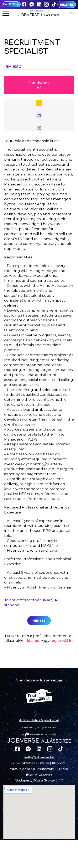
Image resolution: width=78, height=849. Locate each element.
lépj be (33, 641)
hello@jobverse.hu (39, 757)
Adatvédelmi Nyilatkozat (39, 720)
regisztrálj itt (61, 641)
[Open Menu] (5, 13)
